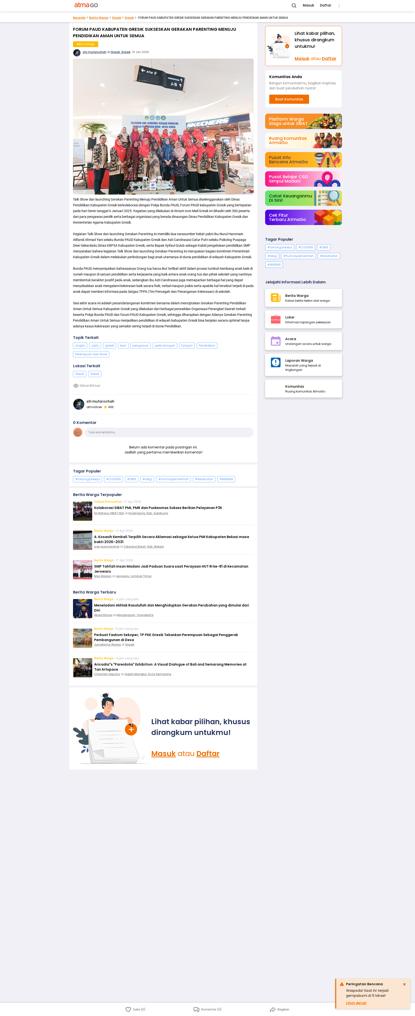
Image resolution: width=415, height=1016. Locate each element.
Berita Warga (98, 18)
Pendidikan (207, 345)
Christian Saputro (107, 674)
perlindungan (165, 345)
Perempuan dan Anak (91, 354)
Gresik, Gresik (120, 52)
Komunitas (294, 386)
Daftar (325, 5)
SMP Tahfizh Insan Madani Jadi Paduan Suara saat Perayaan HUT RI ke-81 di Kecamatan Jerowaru (171, 569)
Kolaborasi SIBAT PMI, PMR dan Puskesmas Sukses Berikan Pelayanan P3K (158, 507)
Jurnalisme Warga (107, 645)
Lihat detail (356, 1003)
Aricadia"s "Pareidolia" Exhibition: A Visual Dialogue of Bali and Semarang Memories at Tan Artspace (170, 667)
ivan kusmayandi (106, 547)
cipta (95, 345)
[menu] (339, 6)
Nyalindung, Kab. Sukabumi (148, 513)
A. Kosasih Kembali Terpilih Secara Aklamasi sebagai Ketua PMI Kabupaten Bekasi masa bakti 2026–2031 (171, 539)
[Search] (294, 6)
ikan (123, 345)
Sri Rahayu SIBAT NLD (109, 513)
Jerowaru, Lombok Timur (134, 576)
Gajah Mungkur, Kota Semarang (148, 674)
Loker (290, 317)
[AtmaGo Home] (86, 6)
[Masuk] (110, 728)
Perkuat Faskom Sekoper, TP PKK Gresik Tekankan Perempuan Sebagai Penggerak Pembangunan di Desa (166, 637)
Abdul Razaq (103, 615)
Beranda (79, 18)
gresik (109, 345)
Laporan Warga (299, 360)
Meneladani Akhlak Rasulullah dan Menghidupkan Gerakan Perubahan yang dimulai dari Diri (171, 608)
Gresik (116, 18)
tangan (187, 345)
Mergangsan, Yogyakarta (135, 615)
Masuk (308, 5)
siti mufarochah (94, 52)
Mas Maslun (102, 576)
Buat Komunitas (289, 99)
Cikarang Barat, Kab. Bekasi (144, 547)
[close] (404, 984)
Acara (290, 339)
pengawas (141, 345)
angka (80, 345)
